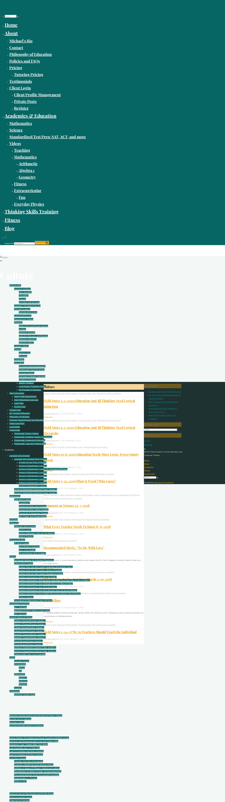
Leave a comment (113, 393)
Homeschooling (84, 393)
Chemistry (54, 495)
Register (148, 444)
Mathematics (124, 495)
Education (61, 393)
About (146, 464)
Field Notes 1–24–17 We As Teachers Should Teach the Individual (90, 632)
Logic (94, 393)
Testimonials (149, 474)
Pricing (147, 470)
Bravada (158, 482)
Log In (147, 440)
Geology (78, 495)
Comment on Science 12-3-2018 (67, 505)
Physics (47, 498)
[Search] (18, 16)
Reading (101, 593)
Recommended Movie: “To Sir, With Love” (74, 548)
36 (55, 646)
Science (64, 498)
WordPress (169, 482)
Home (146, 460)
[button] (6, 237)
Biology (47, 495)
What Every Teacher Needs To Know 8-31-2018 (77, 527)
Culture (53, 393)
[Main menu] (1, 260)
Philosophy (101, 393)
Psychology (55, 498)
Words (108, 593)
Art (45, 540)
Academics (148, 467)
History (97, 495)
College (47, 393)
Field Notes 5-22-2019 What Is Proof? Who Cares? (80, 481)
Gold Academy (72, 393)
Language (93, 593)
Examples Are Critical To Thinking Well (165, 392)
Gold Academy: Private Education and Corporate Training (34, 249)
